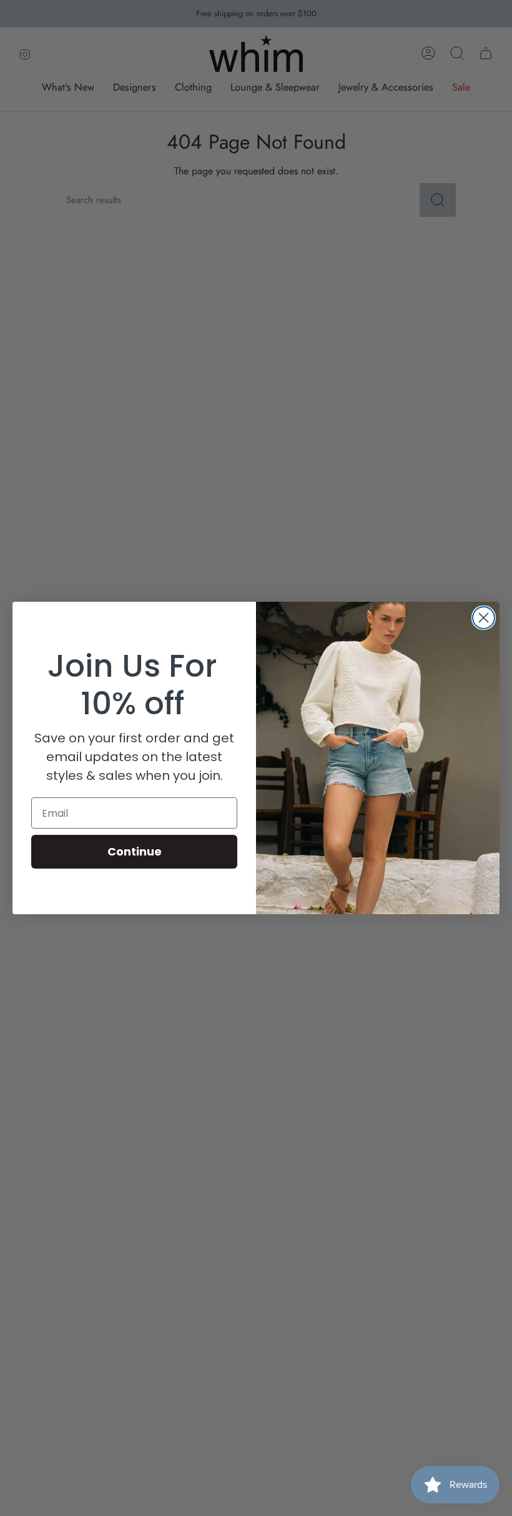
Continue (134, 851)
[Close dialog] (484, 618)
